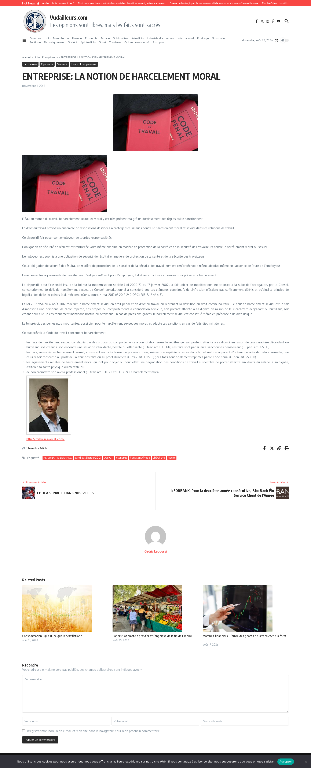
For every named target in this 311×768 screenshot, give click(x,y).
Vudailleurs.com (68, 17)
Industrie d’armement (161, 38)
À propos (158, 42)
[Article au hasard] (276, 40)
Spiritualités (120, 38)
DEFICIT (108, 457)
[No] (306, 762)
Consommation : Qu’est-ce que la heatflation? (52, 636)
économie (121, 457)
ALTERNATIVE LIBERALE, (58, 457)
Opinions (35, 38)
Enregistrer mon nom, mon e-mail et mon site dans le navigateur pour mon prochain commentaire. (93, 731)
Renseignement (54, 42)
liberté (171, 457)
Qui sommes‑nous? (136, 42)
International (186, 38)
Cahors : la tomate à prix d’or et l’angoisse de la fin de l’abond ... (153, 636)
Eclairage (203, 38)
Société (72, 42)
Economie (91, 38)
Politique (35, 42)
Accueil (26, 57)
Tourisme (115, 42)
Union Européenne (57, 38)
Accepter (285, 761)
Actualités (137, 38)
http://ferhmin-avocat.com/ (45, 439)
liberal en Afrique (140, 457)
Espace (105, 38)
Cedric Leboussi (155, 551)
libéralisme (159, 457)
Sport (102, 42)
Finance (77, 38)
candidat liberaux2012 (88, 457)
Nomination (219, 38)
